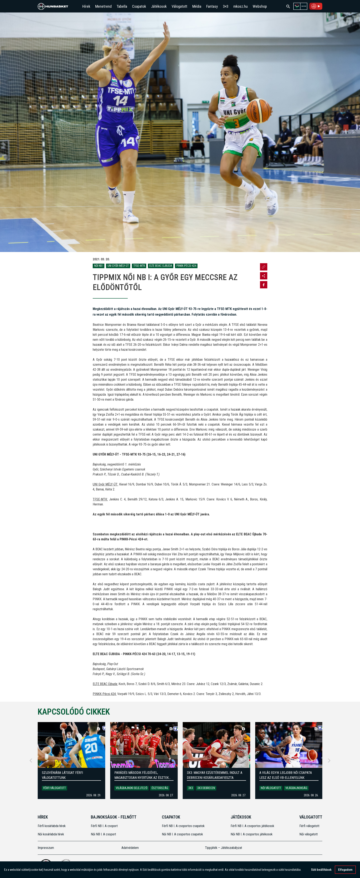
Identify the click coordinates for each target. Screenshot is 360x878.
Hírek (86, 6)
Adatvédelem (130, 848)
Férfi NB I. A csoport (104, 826)
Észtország (160, 788)
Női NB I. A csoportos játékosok (251, 834)
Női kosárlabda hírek (51, 834)
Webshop (260, 6)
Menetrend (103, 6)
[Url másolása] (263, 266)
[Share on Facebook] (263, 284)
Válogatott (179, 6)
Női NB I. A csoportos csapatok (183, 834)
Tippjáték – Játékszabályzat (223, 848)
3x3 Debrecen (206, 788)
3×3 (225, 6)
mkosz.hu (240, 6)
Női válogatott (271, 788)
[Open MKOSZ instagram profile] (263, 275)
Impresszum (46, 848)
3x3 (190, 788)
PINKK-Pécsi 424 (186, 265)
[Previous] (30, 760)
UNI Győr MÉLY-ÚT (118, 265)
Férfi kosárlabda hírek (52, 826)
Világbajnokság (296, 788)
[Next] (329, 760)
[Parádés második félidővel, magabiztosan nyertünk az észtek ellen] (144, 745)
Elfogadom (345, 870)
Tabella (122, 6)
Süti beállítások (321, 870)
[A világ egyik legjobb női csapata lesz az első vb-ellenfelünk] (289, 745)
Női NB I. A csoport (103, 834)
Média (196, 6)
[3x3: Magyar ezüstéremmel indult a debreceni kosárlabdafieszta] (216, 745)
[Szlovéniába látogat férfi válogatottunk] (71, 745)
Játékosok (159, 6)
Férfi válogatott (54, 788)
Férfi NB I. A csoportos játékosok (252, 826)
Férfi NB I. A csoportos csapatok (183, 826)
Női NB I (98, 265)
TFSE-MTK (139, 265)
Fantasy (212, 6)
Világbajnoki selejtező (131, 788)
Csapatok (139, 6)
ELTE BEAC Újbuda (160, 265)
